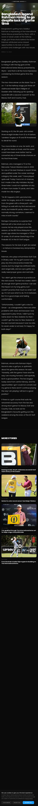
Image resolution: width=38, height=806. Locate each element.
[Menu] (34, 6)
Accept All (28, 802)
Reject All (17, 802)
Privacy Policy (29, 798)
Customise (6, 802)
